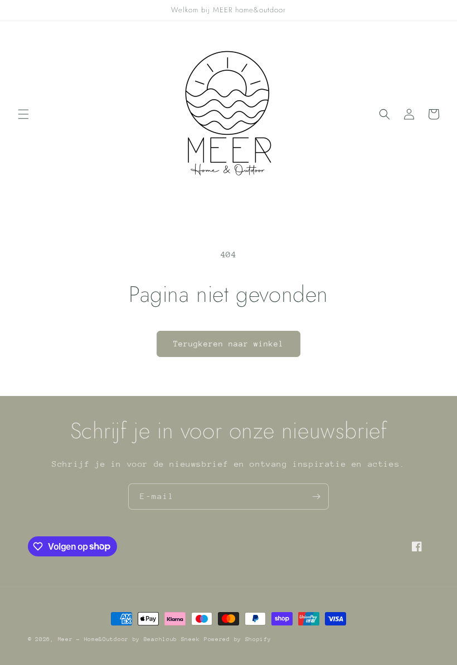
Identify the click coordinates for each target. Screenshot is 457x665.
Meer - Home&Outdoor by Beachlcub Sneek (129, 639)
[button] (23, 114)
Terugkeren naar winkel (228, 343)
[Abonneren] (316, 496)
